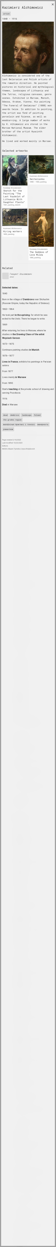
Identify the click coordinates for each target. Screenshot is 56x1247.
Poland (37, 415)
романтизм (8, 429)
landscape (26, 415)
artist (6, 13)
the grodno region (12, 419)
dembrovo (14, 415)
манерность (43, 424)
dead (5, 415)
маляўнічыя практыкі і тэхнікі (19, 424)
